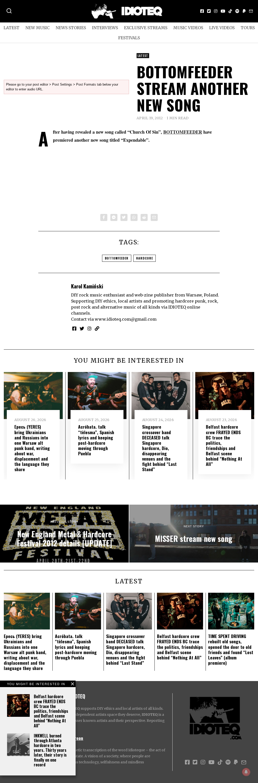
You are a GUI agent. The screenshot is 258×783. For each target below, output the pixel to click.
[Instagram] (216, 11)
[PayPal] (244, 11)
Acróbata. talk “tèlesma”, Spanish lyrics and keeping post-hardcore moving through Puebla (96, 440)
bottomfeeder (116, 258)
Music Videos (188, 27)
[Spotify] (237, 11)
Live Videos (222, 27)
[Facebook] (202, 11)
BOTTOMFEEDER (182, 132)
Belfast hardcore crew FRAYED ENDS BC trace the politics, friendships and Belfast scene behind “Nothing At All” (51, 710)
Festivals (129, 37)
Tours (248, 27)
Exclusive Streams (145, 27)
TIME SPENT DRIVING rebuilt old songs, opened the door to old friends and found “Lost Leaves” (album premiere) (230, 649)
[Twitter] (209, 11)
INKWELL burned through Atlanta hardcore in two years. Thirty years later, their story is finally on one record (50, 750)
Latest (11, 27)
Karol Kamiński (87, 286)
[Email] (251, 11)
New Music (37, 27)
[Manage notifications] (246, 772)
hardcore (144, 258)
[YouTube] (223, 11)
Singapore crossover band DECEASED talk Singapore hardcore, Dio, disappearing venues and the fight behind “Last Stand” (159, 447)
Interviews (105, 27)
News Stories (71, 27)
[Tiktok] (230, 11)
